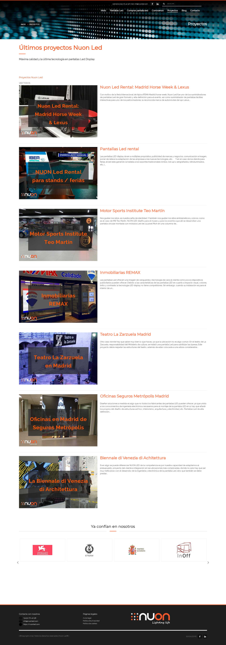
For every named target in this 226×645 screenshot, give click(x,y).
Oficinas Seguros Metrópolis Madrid (134, 396)
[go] (164, 4)
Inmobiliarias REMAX (120, 272)
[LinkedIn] (158, 4)
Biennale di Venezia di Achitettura (133, 457)
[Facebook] (152, 4)
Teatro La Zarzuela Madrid (125, 334)
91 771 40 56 (125, 4)
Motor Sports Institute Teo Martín (132, 210)
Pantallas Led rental (119, 148)
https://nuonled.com (31, 624)
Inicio (23, 24)
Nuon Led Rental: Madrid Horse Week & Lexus (144, 87)
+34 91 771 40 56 (29, 618)
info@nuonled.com (141, 4)
